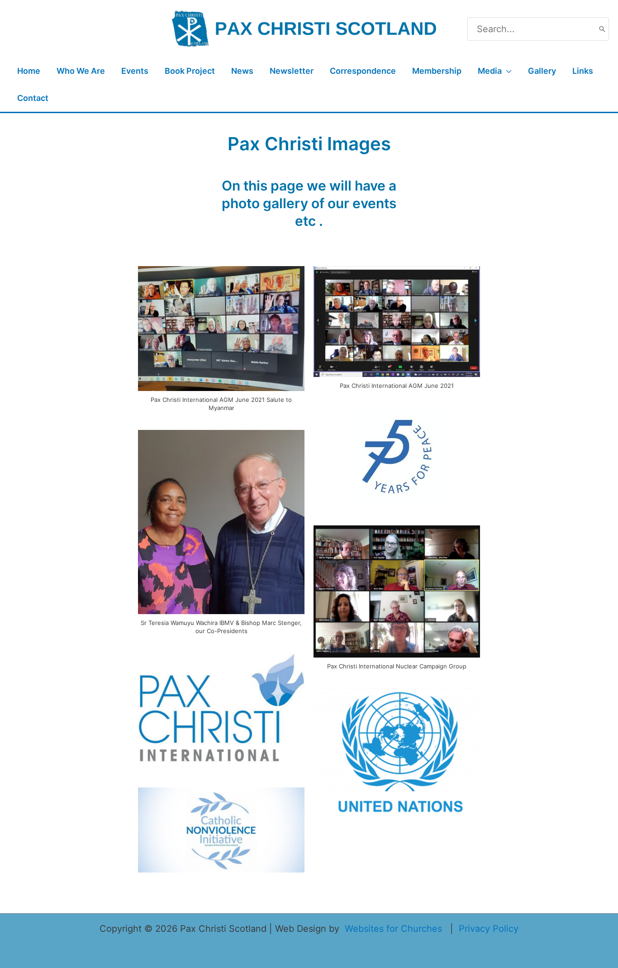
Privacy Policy (488, 928)
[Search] (602, 29)
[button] (507, 71)
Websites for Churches (393, 928)
